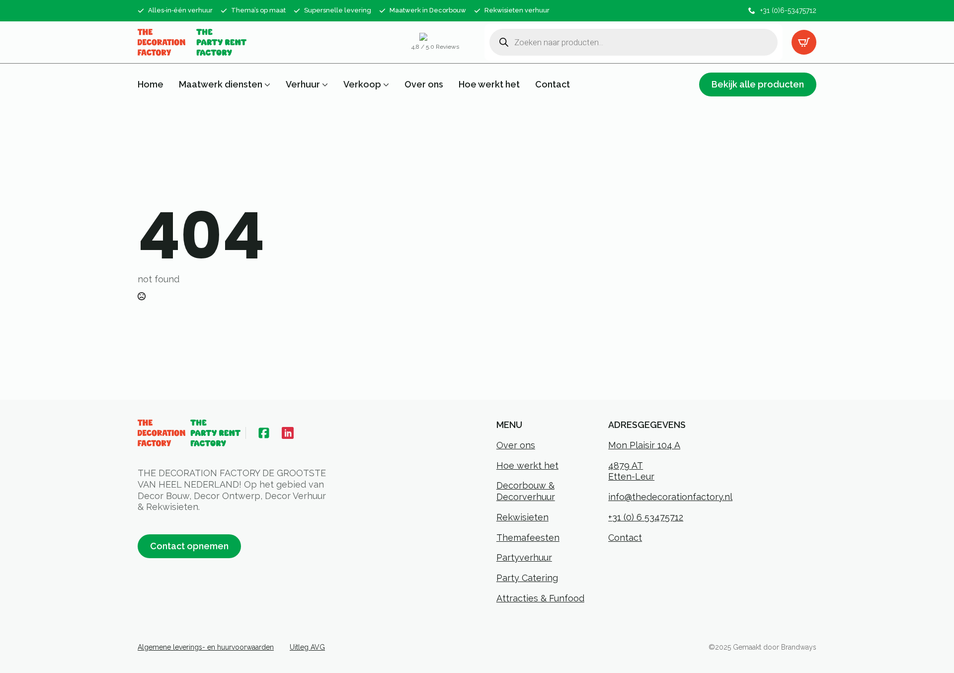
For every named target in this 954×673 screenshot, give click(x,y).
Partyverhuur (524, 557)
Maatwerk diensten (220, 84)
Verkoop (362, 84)
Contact (552, 84)
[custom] (264, 433)
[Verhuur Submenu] (324, 84)
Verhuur (303, 84)
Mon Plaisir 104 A (644, 445)
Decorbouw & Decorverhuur (525, 491)
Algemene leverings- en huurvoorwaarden (206, 647)
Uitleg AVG (307, 647)
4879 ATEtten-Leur (631, 471)
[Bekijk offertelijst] (804, 42)
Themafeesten (527, 537)
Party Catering (527, 578)
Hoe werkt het (489, 84)
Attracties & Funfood (540, 598)
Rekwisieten (522, 517)
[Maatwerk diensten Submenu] (266, 84)
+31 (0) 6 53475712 (645, 517)
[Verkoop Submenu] (385, 84)
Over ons (423, 84)
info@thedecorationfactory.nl (670, 497)
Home (150, 84)
